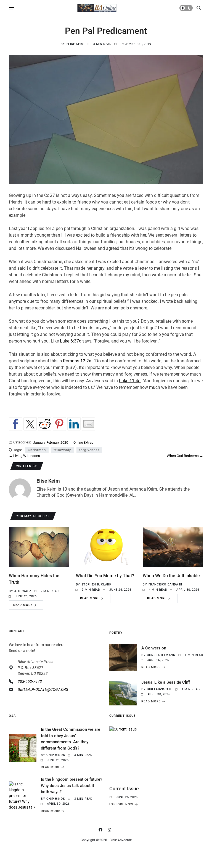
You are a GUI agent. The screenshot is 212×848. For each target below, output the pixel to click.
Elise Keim (75, 44)
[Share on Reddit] (44, 423)
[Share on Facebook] (15, 423)
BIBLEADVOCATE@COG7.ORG (43, 689)
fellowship (62, 450)
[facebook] (101, 830)
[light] (186, 8)
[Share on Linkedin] (74, 423)
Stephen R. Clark (96, 584)
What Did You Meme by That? (105, 575)
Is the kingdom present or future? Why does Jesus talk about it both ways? (71, 785)
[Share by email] (88, 423)
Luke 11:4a (130, 380)
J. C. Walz (22, 591)
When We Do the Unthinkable (171, 575)
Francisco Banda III (165, 584)
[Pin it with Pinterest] (59, 423)
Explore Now (121, 804)
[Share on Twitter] (30, 423)
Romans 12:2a (77, 360)
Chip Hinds (55, 755)
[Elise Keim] (20, 489)
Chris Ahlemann (161, 655)
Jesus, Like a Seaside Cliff (165, 682)
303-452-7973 (30, 681)
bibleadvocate (159, 689)
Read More (23, 605)
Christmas (37, 450)
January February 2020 (50, 442)
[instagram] (110, 830)
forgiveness (89, 450)
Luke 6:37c (70, 341)
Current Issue (124, 788)
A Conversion (153, 648)
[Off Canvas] (11, 8)
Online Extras (83, 442)
